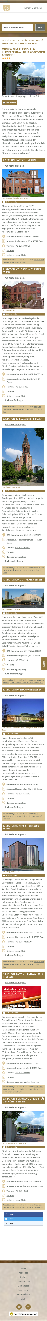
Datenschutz (23, 1294)
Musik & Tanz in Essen (18, 262)
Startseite (16, 40)
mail (11, 1223)
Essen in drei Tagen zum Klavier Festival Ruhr (23, 1088)
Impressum (23, 1290)
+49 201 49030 (21, 1191)
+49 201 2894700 (22, 246)
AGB (23, 1299)
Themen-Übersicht (32, 8)
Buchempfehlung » (14, 400)
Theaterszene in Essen (20, 409)
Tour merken (11, 102)
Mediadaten (23, 1286)
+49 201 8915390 (22, 547)
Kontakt (23, 1277)
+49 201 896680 (22, 1073)
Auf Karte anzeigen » (15, 166)
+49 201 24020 (21, 387)
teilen (12, 1214)
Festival (31, 40)
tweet (12, 1218)
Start (23, 1269)
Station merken (12, 202)
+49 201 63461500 (23, 942)
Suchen (40, 27)
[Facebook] (28, 1307)
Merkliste (23, 1273)
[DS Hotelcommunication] (23, 1314)
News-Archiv (23, 1282)
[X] (19, 1307)
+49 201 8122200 (22, 794)
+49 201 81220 (21, 660)
